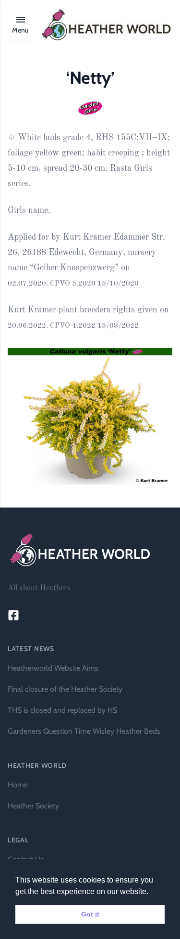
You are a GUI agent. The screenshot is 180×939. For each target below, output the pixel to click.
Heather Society (33, 805)
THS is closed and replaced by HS (62, 710)
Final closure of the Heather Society (65, 689)
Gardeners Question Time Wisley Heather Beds (84, 731)
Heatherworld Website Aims (53, 668)
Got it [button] (90, 914)
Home (18, 784)
